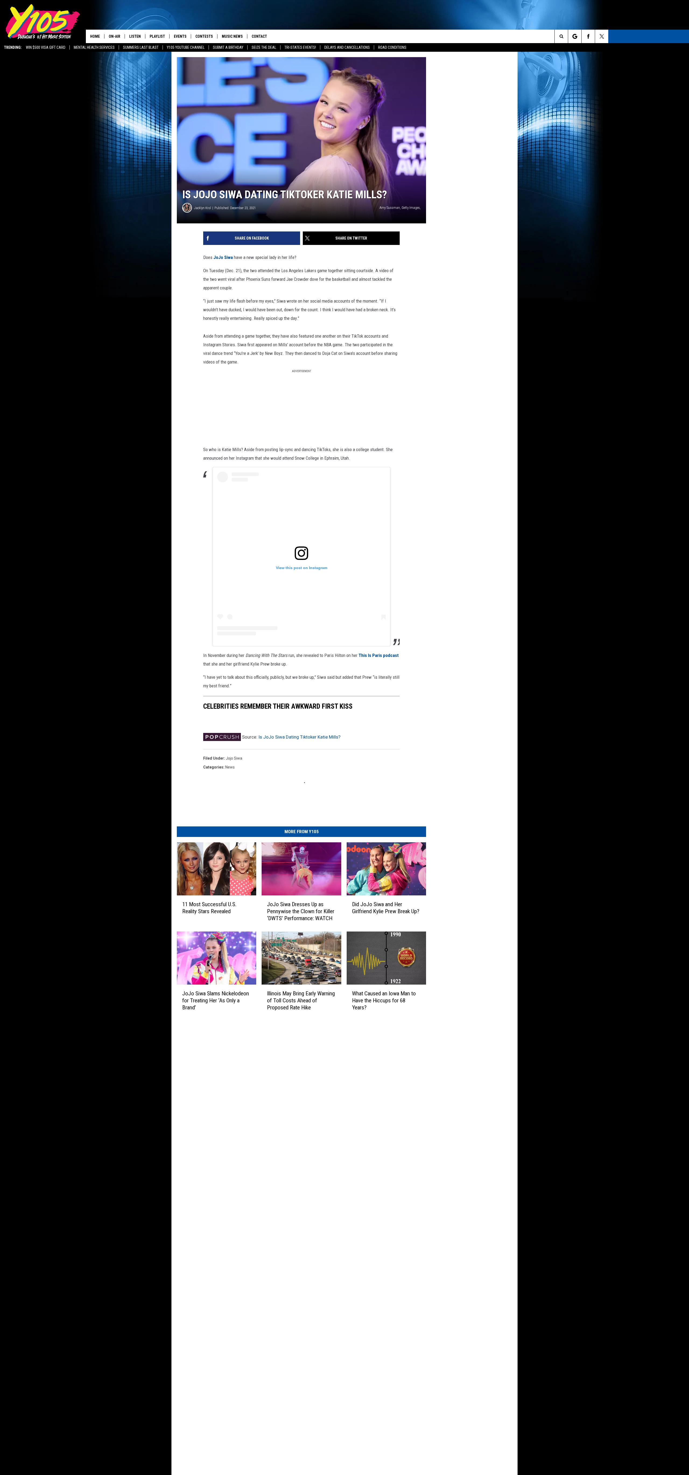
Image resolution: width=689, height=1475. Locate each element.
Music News (232, 36)
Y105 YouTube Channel (186, 47)
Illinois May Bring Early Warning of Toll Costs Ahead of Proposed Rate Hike (301, 1000)
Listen (135, 36)
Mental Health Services (94, 47)
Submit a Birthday (228, 47)
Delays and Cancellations (347, 47)
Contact (259, 36)
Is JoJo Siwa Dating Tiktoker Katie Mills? (299, 737)
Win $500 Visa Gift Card (45, 47)
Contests (204, 36)
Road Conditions (392, 47)
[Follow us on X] (601, 36)
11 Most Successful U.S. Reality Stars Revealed (209, 908)
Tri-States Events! (300, 47)
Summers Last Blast (141, 47)
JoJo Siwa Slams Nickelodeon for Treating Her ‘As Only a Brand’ (215, 1000)
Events (180, 36)
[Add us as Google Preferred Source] (574, 36)
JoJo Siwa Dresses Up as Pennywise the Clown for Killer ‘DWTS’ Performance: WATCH (300, 911)
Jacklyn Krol (202, 208)
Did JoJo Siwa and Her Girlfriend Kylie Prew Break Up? (385, 908)
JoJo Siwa (223, 257)
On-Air (114, 36)
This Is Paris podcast (378, 655)
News (230, 767)
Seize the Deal (264, 47)
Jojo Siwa (234, 758)
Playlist (157, 36)
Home (95, 36)
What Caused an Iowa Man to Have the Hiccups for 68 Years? (384, 1000)
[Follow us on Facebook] (588, 36)
